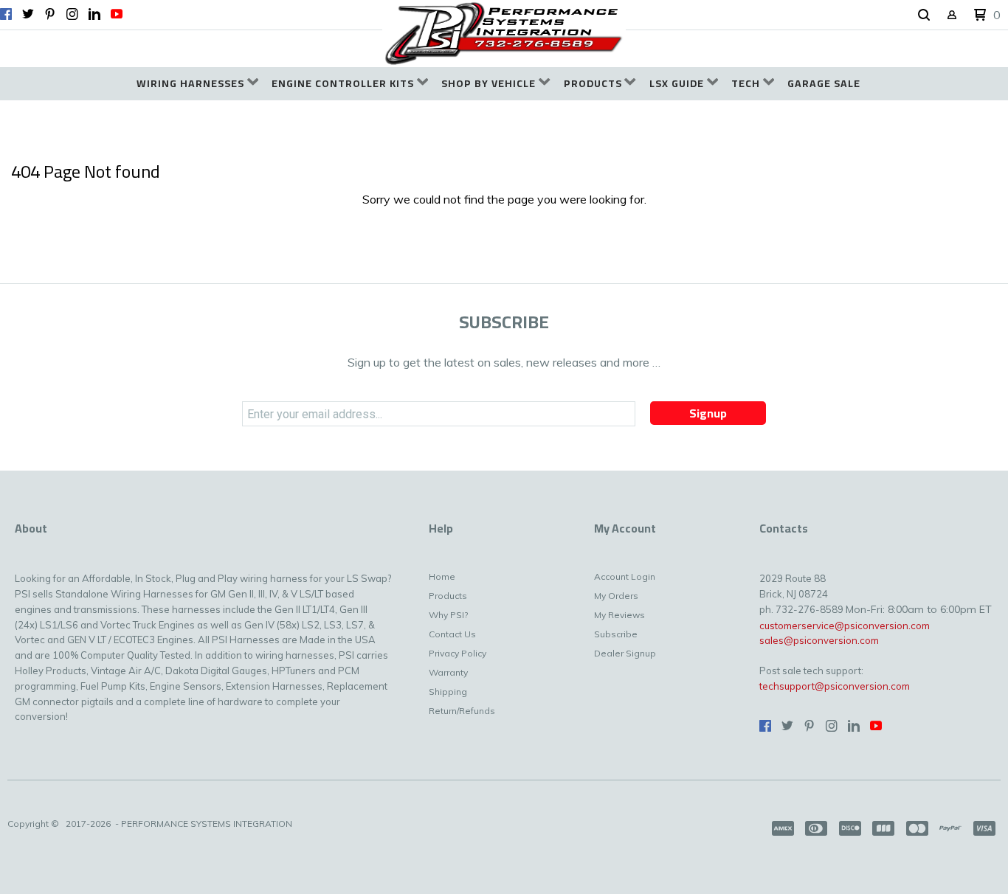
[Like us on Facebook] (6, 14)
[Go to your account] (951, 15)
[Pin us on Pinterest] (50, 14)
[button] (924, 15)
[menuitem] (197, 83)
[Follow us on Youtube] (116, 14)
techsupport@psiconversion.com (834, 686)
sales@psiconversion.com (819, 640)
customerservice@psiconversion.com (844, 625)
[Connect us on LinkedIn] (94, 14)
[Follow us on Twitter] (28, 14)
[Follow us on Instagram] (72, 14)
